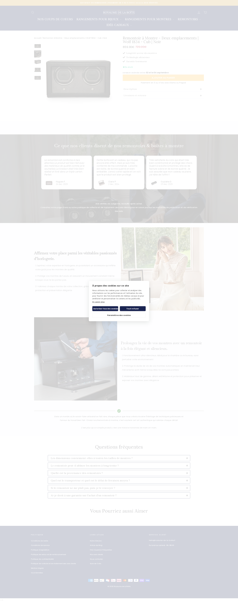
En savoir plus (98, 302)
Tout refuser (132, 308)
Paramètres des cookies (119, 315)
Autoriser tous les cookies (105, 308)
